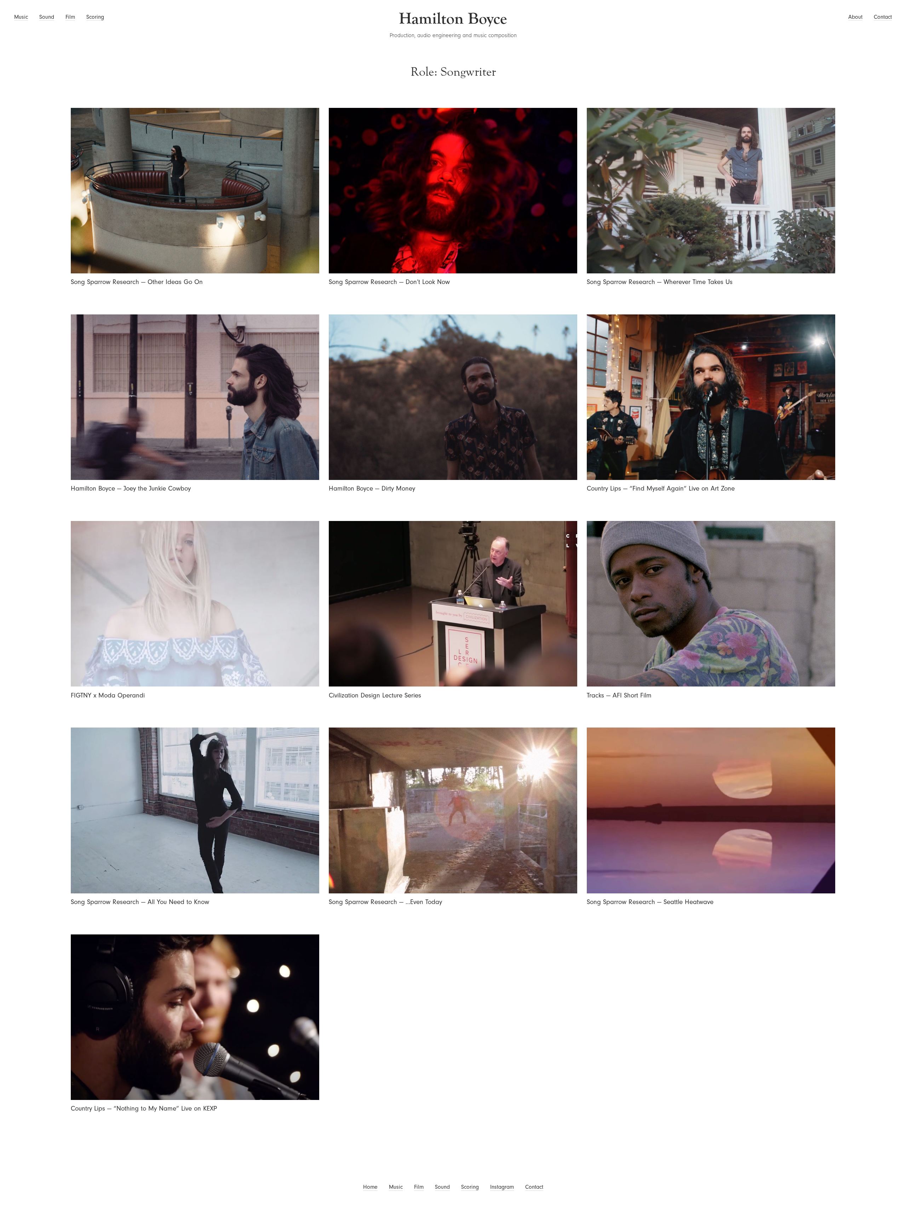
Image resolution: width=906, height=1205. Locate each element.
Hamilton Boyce (453, 18)
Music (21, 17)
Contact (883, 17)
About (855, 17)
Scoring (95, 17)
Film (70, 17)
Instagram (502, 1187)
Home (370, 1187)
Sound (46, 17)
